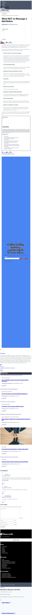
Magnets (1, 370)
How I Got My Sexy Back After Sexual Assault (7, 367)
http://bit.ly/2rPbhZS (5, 480)
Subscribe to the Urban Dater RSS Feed (9, 577)
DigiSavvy (13, 584)
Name (15, 520)
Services (3, 550)
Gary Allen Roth (7, 495)
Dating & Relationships (5, 416)
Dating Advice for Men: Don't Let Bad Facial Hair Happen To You (16, 419)
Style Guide (4, 566)
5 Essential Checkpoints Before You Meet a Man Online (15, 449)
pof (5, 486)
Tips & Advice (16, 15)
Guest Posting (4, 2)
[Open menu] (1, 11)
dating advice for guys (10, 153)
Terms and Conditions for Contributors (8, 561)
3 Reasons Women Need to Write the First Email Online (15, 461)
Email (6, 256)
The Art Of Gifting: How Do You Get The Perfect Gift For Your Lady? (15, 380)
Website (15, 524)
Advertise (3, 551)
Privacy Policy (4, 564)
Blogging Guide (4, 565)
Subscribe (23, 258)
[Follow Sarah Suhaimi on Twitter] (0, 365)
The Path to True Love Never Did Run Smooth (13, 406)
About (3, 1)
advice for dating (4, 153)
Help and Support (5, 552)
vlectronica (4, 422)
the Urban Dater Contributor (7, 383)
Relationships (7, 404)
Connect (3, 549)
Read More (4, 385)
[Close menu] (0, 600)
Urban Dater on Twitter (6, 573)
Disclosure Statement (5, 560)
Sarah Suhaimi (4, 24)
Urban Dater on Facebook (6, 574)
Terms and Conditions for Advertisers (8, 563)
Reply (3, 483)
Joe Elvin (4, 408)
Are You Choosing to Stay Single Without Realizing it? (15, 393)
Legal (3, 559)
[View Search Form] (1, 9)
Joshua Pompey (5, 451)
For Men (5, 22)
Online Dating (11, 15)
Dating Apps (5, 16)
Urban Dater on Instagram (6, 576)
